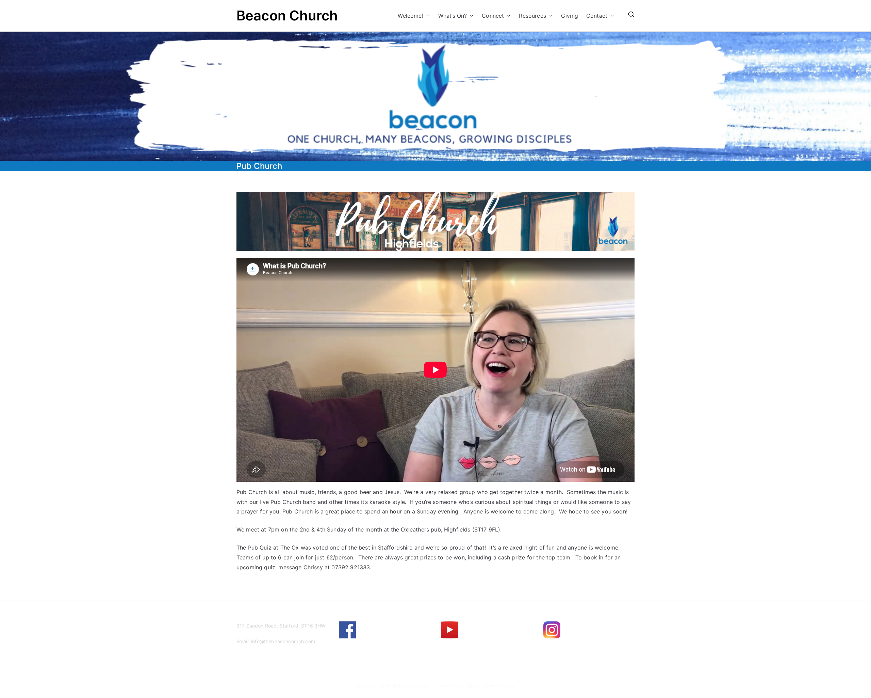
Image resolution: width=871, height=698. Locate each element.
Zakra (471, 685)
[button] (426, 16)
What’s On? (452, 15)
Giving (569, 15)
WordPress (502, 685)
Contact (596, 15)
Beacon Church (287, 15)
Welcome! (410, 15)
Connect (493, 15)
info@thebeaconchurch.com (283, 641)
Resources (532, 15)
